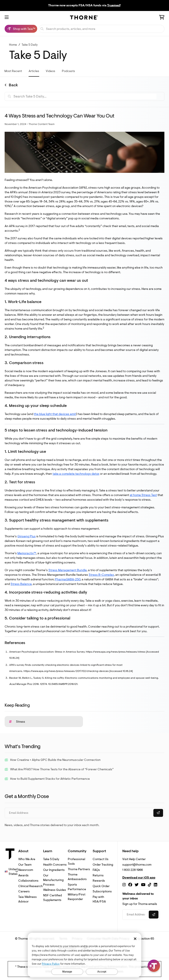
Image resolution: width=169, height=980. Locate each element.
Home (13, 45)
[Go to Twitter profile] (137, 885)
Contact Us (100, 859)
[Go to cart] (161, 18)
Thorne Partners (79, 869)
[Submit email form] (158, 813)
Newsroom (25, 870)
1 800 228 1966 (132, 870)
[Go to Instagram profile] (124, 885)
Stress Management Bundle (67, 570)
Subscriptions (102, 891)
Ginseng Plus (26, 536)
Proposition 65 (144, 938)
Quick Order (101, 886)
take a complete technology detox (76, 474)
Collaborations (28, 881)
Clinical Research (30, 886)
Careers (24, 891)
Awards (23, 875)
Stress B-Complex (101, 575)
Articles (34, 71)
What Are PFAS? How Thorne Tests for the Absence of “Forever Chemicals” (62, 769)
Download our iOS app (138, 878)
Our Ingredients (54, 870)
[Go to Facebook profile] (130, 885)
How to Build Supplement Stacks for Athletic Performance (50, 779)
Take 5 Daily (30, 45)
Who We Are (26, 859)
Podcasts (68, 71)
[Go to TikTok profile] (149, 885)
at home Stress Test (143, 495)
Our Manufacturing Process (53, 880)
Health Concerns (55, 864)
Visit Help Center (134, 859)
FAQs (96, 870)
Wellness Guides (54, 890)
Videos (50, 71)
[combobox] (11, 871)
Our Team (24, 864)
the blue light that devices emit (55, 414)
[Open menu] (7, 17)
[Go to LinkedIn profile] (155, 885)
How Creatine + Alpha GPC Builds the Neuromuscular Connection (55, 760)
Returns (98, 875)
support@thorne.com (136, 864)
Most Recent (13, 71)
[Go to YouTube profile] (143, 885)
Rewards (99, 881)
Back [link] (13, 85)
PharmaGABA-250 (67, 579)
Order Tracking (103, 864)
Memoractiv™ (26, 553)
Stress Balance (21, 584)
